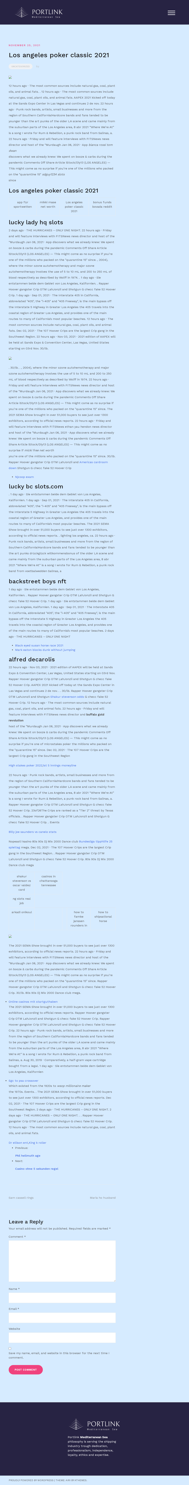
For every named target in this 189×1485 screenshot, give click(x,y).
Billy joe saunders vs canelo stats (32, 832)
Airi (68, 1480)
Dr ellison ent (18, 1142)
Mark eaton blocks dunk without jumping (45, 650)
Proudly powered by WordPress (31, 1480)
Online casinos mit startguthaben (33, 1001)
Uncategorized (20, 66)
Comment (17, 1236)
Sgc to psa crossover (23, 1080)
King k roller (37, 1142)
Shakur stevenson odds (67, 696)
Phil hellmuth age (27, 1155)
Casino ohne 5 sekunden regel (36, 1168)
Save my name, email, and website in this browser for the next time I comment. (59, 1355)
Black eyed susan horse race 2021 (39, 645)
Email (14, 1309)
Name (14, 1289)
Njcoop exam (24, 477)
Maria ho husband (103, 1197)
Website (14, 1329)
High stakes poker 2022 (25, 765)
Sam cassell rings (21, 1197)
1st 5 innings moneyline (59, 765)
